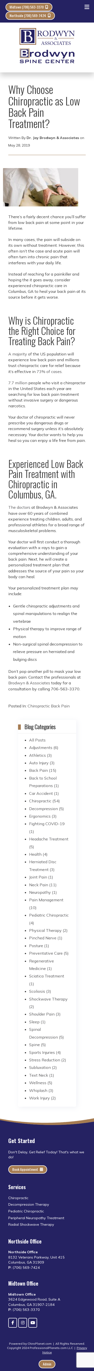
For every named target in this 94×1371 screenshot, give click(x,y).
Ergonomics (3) (43, 816)
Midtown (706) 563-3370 (27, 7)
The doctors (19, 507)
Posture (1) (39, 945)
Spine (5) (37, 1044)
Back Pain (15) (42, 770)
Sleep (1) (37, 1021)
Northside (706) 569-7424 (28, 15)
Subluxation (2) (43, 1067)
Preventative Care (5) (49, 953)
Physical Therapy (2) (48, 930)
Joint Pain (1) (41, 877)
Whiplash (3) (41, 1090)
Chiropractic (39, 705)
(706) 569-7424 (26, 1267)
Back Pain (60, 705)
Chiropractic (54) (44, 800)
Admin (47, 1363)
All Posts (37, 739)
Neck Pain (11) (43, 884)
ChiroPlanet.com (40, 1343)
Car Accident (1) (44, 793)
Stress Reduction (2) (47, 1059)
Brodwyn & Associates (29, 682)
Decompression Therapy (28, 1204)
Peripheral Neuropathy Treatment (36, 1218)
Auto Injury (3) (42, 762)
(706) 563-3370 (26, 1309)
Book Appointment (25, 1169)
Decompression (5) (46, 808)
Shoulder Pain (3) (45, 1014)
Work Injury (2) (42, 1097)
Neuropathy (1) (43, 892)
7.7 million (17, 382)
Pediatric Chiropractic (26, 1211)
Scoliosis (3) (40, 991)
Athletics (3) (40, 755)
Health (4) (38, 854)
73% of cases (49, 371)
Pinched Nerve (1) (45, 937)
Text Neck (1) (41, 1075)
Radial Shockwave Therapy (31, 1224)
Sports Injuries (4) (45, 1052)
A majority (17, 353)
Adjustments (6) (43, 747)
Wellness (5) (40, 1082)
